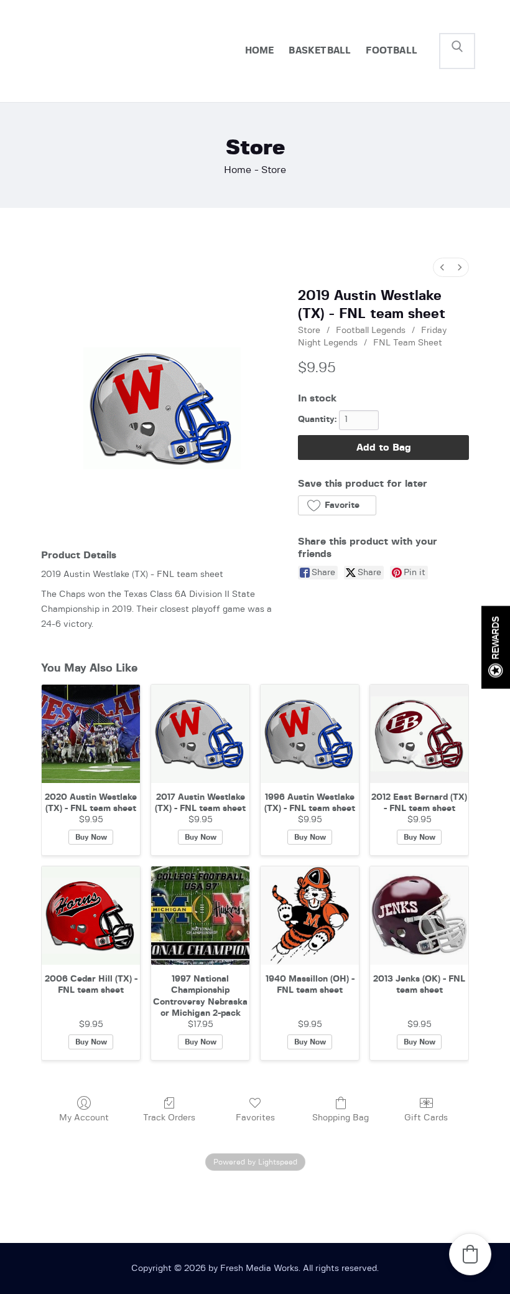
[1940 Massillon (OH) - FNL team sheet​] (310, 915)
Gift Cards (426, 1117)
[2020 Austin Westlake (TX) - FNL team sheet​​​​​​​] (91, 734)
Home (237, 170)
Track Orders (169, 1117)
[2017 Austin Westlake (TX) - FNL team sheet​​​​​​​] (200, 734)
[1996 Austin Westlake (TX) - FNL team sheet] (310, 734)
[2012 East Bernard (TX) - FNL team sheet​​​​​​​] (419, 734)
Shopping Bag (340, 1117)
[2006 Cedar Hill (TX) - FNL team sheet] (91, 915)
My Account (84, 1117)
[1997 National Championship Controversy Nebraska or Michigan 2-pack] (200, 915)
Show (495, 647)
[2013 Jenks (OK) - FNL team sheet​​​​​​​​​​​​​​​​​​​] (419, 915)
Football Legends (371, 330)
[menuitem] (442, 267)
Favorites (255, 1117)
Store (309, 330)
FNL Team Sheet (407, 343)
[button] (337, 505)
